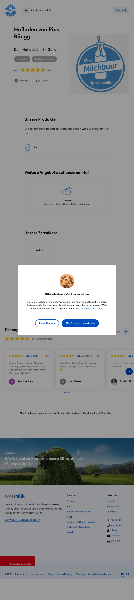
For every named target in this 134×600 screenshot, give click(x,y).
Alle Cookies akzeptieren (80, 323)
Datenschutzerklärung (91, 308)
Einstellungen (47, 323)
